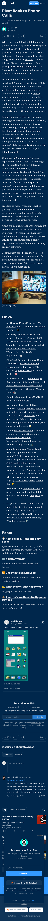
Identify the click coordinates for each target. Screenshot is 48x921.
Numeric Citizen (14, 777)
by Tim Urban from (21, 517)
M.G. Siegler (12, 28)
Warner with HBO (23, 430)
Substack (12, 916)
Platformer (29, 415)
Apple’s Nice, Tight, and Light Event (21, 540)
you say (32, 323)
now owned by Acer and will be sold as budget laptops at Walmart (25, 349)
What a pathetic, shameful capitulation (13, 823)
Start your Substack (17, 910)
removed (22, 449)
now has (25, 397)
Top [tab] (4, 810)
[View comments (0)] (14, 831)
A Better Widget (15, 558)
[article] (24, 823)
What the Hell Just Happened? (24, 586)
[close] (41, 839)
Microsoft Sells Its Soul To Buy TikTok (17, 818)
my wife (29, 59)
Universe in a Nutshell (19, 514)
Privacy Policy (28, 893)
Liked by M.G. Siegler (17, 780)
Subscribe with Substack (25, 883)
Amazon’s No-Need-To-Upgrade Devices (24, 598)
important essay (23, 370)
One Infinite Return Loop (21, 572)
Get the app (36, 910)
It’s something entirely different (23, 164)
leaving (22, 408)
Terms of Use (36, 723)
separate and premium (18, 437)
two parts (35, 495)
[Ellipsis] (45, 777)
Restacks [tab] (18, 755)
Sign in (43, 3)
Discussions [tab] (20, 810)
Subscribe (34, 3)
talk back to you (31, 488)
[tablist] (12, 754)
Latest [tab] (11, 810)
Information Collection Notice (26, 725)
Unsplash (11, 305)
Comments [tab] (7, 755)
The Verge (32, 408)
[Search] (43, 809)
